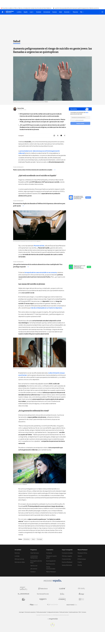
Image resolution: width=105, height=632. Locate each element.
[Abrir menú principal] (102, 12)
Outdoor (33, 571)
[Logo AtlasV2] (33, 604)
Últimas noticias (19, 559)
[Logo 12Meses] (81, 599)
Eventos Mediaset (67, 562)
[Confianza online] (52, 626)
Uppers (80, 556)
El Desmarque (82, 559)
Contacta (49, 553)
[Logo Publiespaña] (52, 605)
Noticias (17, 553)
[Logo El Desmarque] (23, 593)
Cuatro (80, 562)
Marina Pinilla (20, 108)
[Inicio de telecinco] (2, 12)
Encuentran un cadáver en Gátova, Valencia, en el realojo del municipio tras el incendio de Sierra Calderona (26, 8)
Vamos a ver (33, 565)
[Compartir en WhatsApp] (54, 135)
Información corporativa (30, 612)
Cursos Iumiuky (66, 559)
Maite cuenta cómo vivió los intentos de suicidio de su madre (32, 170)
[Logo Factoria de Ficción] (43, 594)
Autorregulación (51, 561)
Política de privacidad (41, 612)
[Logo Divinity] (81, 588)
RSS (80, 612)
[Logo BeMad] (23, 599)
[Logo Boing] (62, 594)
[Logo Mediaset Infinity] (23, 588)
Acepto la (77, 120)
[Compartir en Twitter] (57, 135)
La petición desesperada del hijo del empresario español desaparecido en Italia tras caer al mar (77, 8)
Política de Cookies (64, 612)
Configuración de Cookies (52, 612)
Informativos (27, 539)
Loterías (17, 556)
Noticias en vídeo (20, 562)
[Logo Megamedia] (53, 619)
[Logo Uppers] (43, 599)
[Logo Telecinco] (43, 588)
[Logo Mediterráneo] (71, 604)
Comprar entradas (67, 553)
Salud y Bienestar (67, 565)
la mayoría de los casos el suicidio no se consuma (41, 272)
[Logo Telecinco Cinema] (62, 599)
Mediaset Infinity (82, 553)
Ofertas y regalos (67, 556)
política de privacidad (79, 120)
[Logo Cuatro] (62, 588)
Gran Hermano (34, 553)
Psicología (39, 539)
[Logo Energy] (81, 594)
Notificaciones (50, 564)
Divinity (80, 565)
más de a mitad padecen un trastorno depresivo (46, 308)
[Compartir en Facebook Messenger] (61, 135)
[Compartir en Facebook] (64, 135)
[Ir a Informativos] (9, 12)
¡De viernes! (33, 568)
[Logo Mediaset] (52, 581)
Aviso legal (21, 612)
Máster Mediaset (51, 571)
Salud (16, 41)
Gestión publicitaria (73, 612)
